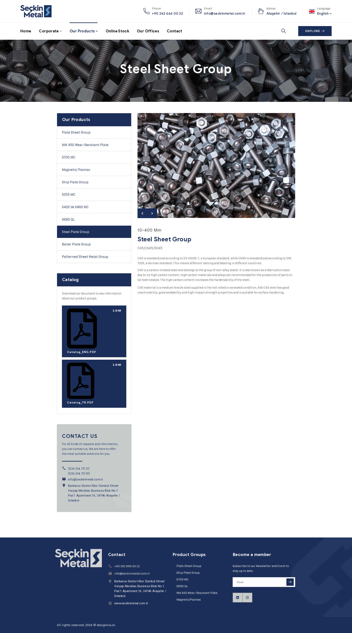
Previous (142, 213)
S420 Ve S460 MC (75, 207)
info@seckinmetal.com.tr (224, 13)
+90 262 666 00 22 (167, 13)
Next (152, 213)
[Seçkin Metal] (36, 11)
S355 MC (68, 194)
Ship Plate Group (75, 182)
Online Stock (117, 31)
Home (25, 31)
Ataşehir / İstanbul (281, 13)
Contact (174, 31)
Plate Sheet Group (76, 132)
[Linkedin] (238, 597)
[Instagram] (247, 597)
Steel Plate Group (75, 232)
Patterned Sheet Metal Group (85, 257)
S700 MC (68, 157)
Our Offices (148, 31)
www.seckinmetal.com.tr (131, 603)
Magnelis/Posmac (188, 599)
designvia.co (106, 625)
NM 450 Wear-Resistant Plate (85, 145)
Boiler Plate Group (76, 244)
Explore (312, 31)
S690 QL (182, 586)
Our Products (82, 31)
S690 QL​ (68, 219)
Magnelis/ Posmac (76, 170)
